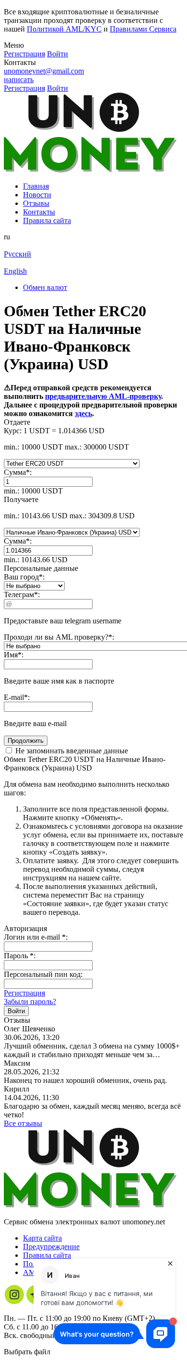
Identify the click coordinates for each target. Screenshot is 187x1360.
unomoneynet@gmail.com (44, 71)
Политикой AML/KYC (64, 29)
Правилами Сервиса (143, 29)
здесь (83, 413)
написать (19, 79)
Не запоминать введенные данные (70, 751)
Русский (17, 254)
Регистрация (24, 993)
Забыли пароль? (30, 1001)
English (15, 271)
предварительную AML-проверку (103, 396)
